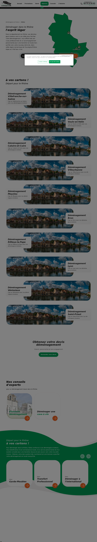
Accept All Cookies (54, 61)
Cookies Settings (43, 61)
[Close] (71, 56)
